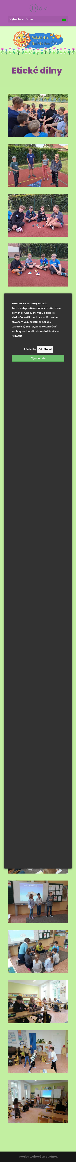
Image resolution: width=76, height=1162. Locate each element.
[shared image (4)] (38, 186)
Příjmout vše (38, 358)
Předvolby (30, 349)
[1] (38, 873)
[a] (38, 1022)
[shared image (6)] (38, 285)
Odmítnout (45, 349)
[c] (38, 1122)
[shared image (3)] (38, 136)
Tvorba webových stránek (38, 1157)
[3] (38, 972)
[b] (38, 1072)
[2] (38, 922)
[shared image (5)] (38, 236)
